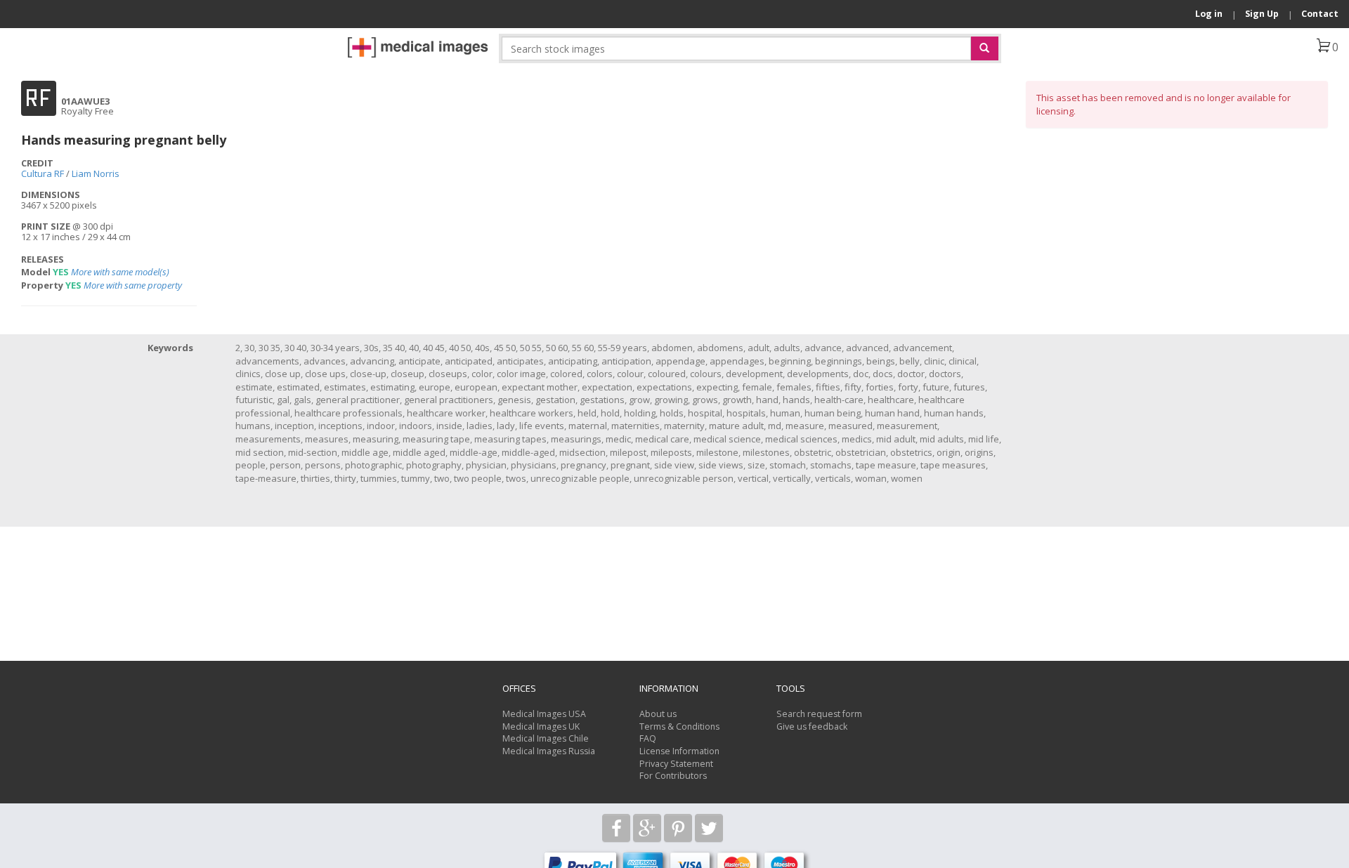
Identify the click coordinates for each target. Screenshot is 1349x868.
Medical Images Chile (545, 738)
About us (658, 714)
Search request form (819, 714)
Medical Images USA (544, 714)
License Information (679, 751)
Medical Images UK (541, 726)
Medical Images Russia (548, 751)
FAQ (647, 738)
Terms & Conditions (679, 726)
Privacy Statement (676, 764)
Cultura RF (42, 173)
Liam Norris (95, 173)
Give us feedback (811, 726)
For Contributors (673, 776)
